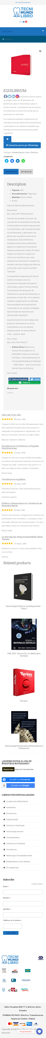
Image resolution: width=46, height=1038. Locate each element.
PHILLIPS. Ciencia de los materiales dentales (23, 654)
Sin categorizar (12, 867)
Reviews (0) (26, 172)
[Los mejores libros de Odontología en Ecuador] (23, 12)
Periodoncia (11, 849)
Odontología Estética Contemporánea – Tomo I (24, 607)
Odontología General (14, 831)
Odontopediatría (12, 837)
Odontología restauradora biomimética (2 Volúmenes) (24, 747)
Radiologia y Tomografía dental (19, 855)
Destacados (11, 807)
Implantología (12, 819)
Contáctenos (27, 2)
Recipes (23, 701)
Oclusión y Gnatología (15, 825)
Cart (20, 22)
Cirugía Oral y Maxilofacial (17, 801)
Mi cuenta (18, 2)
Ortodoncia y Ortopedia (15, 843)
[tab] (26, 171)
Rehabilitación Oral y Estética (25, 152)
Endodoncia (11, 813)
